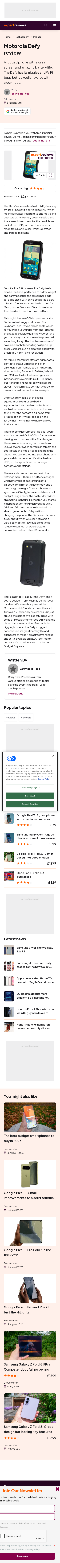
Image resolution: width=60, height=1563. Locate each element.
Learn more (40, 140)
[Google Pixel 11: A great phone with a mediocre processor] (9, 818)
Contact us (11, 1486)
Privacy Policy (33, 1549)
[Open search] (46, 25)
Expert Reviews (15, 25)
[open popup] (50, 175)
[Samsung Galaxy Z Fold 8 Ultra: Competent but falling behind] (30, 1345)
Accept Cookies (30, 804)
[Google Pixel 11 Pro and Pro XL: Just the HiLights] (30, 1288)
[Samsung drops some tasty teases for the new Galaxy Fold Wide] (9, 966)
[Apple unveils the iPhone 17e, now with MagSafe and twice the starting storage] (9, 981)
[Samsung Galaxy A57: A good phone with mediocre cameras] (9, 838)
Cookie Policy (43, 779)
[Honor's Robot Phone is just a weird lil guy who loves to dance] (9, 1012)
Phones (37, 36)
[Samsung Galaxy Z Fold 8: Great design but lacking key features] (30, 1408)
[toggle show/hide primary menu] (55, 25)
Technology (22, 36)
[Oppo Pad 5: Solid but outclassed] (9, 876)
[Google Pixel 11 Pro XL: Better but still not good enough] (9, 857)
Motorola (26, 717)
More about (15, 693)
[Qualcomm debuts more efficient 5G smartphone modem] (9, 996)
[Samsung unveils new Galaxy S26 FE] (9, 950)
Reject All (30, 796)
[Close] (53, 755)
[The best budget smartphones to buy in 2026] (30, 1117)
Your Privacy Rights (30, 787)
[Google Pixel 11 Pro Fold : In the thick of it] (30, 1231)
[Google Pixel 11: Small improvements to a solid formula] (30, 1174)
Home (7, 36)
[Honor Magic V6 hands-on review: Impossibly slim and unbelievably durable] (9, 1027)
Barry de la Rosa (20, 93)
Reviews (10, 717)
